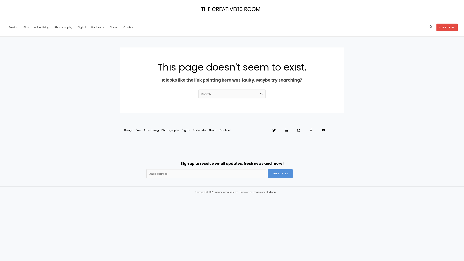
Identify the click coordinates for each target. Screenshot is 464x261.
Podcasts (97, 27)
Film (26, 27)
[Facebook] (311, 130)
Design (13, 27)
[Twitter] (274, 130)
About (114, 27)
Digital (82, 27)
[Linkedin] (286, 130)
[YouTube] (323, 130)
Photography (63, 27)
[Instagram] (298, 130)
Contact (129, 27)
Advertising (41, 27)
